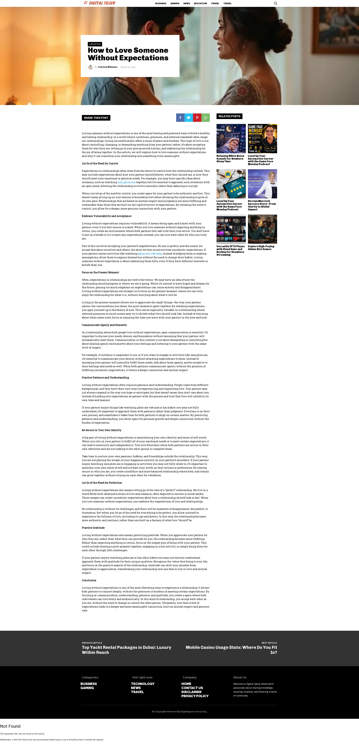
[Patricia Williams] (91, 67)
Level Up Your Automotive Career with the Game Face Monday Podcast (261, 160)
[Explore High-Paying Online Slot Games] (262, 229)
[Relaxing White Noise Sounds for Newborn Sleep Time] (231, 138)
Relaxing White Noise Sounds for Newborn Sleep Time (230, 158)
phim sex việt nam (150, 253)
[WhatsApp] (205, 117)
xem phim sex (126, 182)
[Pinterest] (197, 117)
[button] (275, 3)
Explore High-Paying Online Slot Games (261, 248)
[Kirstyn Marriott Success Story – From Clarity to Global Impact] (262, 184)
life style (94, 44)
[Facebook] (180, 117)
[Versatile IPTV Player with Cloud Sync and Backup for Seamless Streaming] (231, 229)
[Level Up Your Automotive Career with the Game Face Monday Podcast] (262, 138)
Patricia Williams (107, 67)
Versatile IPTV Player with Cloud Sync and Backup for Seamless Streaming (231, 250)
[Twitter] (189, 117)
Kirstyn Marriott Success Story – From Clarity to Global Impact (262, 205)
